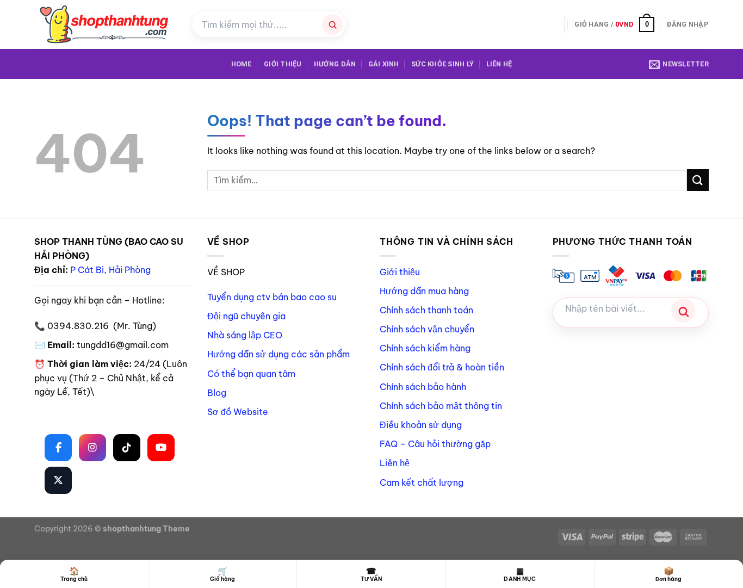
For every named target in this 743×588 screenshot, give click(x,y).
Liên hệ (499, 64)
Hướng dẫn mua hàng (424, 291)
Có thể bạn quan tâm (251, 373)
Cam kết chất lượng (421, 482)
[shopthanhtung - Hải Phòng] (105, 24)
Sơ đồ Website (237, 411)
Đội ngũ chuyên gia (246, 316)
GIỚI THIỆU (283, 64)
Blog (216, 392)
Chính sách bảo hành (423, 386)
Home (241, 64)
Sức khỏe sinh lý (442, 64)
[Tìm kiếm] (332, 24)
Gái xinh (383, 64)
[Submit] (698, 179)
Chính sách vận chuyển (427, 329)
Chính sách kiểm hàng (425, 348)
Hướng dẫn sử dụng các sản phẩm (278, 354)
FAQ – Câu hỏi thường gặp (435, 443)
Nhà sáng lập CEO (244, 335)
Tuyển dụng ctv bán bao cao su (272, 297)
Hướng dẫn (335, 64)
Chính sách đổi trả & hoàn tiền (442, 367)
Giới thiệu (400, 272)
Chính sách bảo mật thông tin (441, 405)
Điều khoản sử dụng (421, 424)
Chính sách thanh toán (426, 310)
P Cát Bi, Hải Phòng (110, 269)
